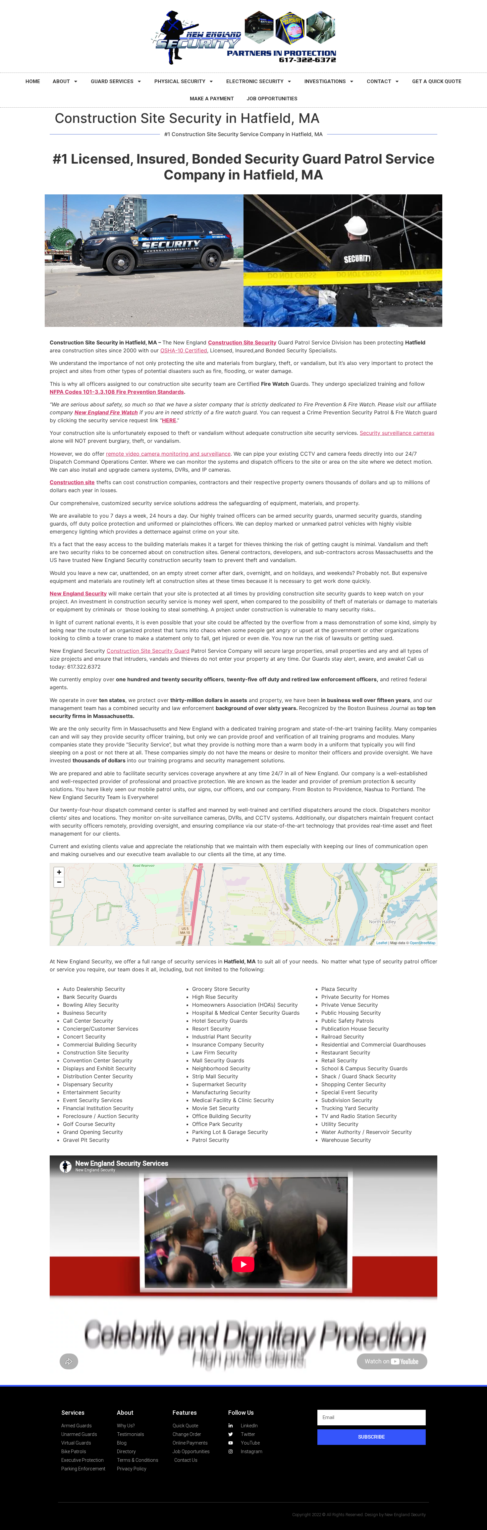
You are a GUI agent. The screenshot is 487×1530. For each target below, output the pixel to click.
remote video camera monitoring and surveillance (168, 453)
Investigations (325, 81)
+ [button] (59, 872)
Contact (379, 81)
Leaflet (381, 942)
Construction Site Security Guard (148, 650)
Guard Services (112, 81)
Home (33, 81)
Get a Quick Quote (436, 81)
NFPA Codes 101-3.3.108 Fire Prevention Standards (117, 391)
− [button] (59, 882)
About (61, 81)
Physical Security (179, 81)
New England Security (78, 593)
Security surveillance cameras (397, 433)
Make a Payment (212, 99)
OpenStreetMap (422, 942)
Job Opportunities (272, 99)
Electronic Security (255, 81)
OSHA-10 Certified (183, 350)
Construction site (72, 482)
